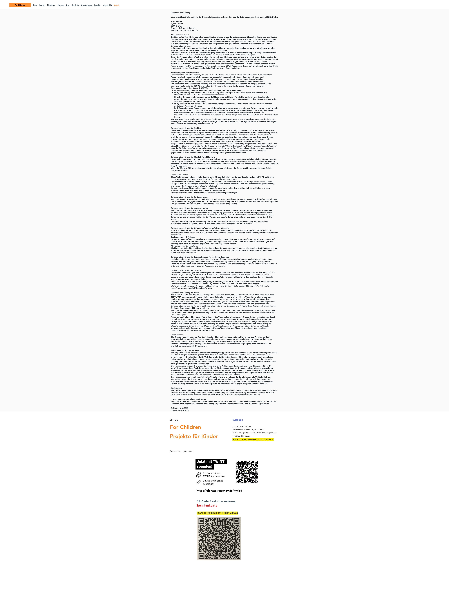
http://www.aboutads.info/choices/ (261, 146)
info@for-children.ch (186, 28)
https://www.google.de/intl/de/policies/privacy (191, 288)
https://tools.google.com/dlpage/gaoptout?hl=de (192, 330)
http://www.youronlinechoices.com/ (202, 148)
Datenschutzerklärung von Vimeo (194, 308)
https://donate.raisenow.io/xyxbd (219, 490)
